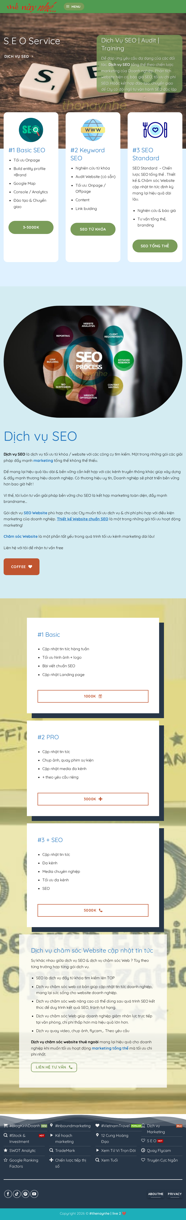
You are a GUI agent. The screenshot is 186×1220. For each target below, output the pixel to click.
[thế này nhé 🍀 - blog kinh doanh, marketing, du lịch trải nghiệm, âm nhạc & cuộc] (32, 6)
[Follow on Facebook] (8, 1194)
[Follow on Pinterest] (26, 1194)
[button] (74, 7)
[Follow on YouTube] (34, 1194)
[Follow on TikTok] (17, 1194)
